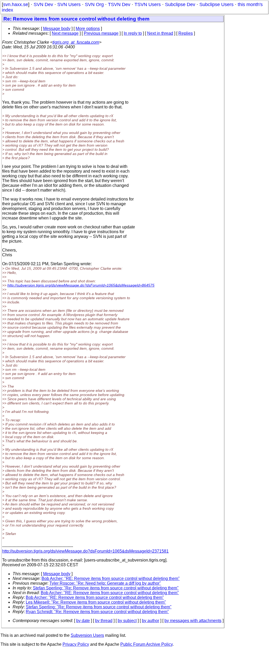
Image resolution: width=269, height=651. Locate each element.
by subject (127, 620)
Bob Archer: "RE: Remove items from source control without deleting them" (111, 578)
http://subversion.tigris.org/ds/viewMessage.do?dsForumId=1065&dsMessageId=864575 (80, 285)
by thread (103, 620)
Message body (56, 28)
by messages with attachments (192, 620)
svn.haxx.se (15, 4)
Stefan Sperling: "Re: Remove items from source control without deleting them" (106, 588)
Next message (65, 33)
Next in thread (160, 33)
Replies (185, 33)
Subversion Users (87, 635)
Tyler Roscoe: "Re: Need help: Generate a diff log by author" (105, 583)
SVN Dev (43, 4)
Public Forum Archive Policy (146, 644)
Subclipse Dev (180, 4)
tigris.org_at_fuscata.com (76, 42)
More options (88, 28)
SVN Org (94, 4)
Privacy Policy (76, 644)
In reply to (133, 33)
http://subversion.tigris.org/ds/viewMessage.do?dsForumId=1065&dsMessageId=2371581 (85, 551)
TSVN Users (147, 4)
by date (83, 620)
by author (150, 620)
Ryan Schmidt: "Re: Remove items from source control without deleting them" (97, 611)
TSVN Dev (119, 4)
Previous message (101, 33)
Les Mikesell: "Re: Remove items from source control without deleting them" (96, 602)
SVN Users (69, 4)
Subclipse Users (216, 4)
